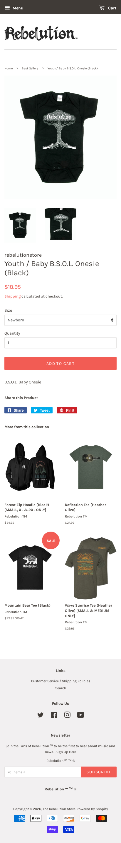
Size (8, 310)
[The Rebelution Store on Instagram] (67, 716)
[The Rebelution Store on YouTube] (80, 716)
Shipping (12, 296)
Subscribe (99, 771)
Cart (112, 8)
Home (8, 68)
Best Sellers (30, 68)
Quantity (12, 333)
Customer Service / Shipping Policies (60, 681)
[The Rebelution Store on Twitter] (40, 716)
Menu (17, 8)
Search (60, 688)
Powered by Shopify (92, 809)
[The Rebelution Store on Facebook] (54, 716)
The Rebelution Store (59, 809)
